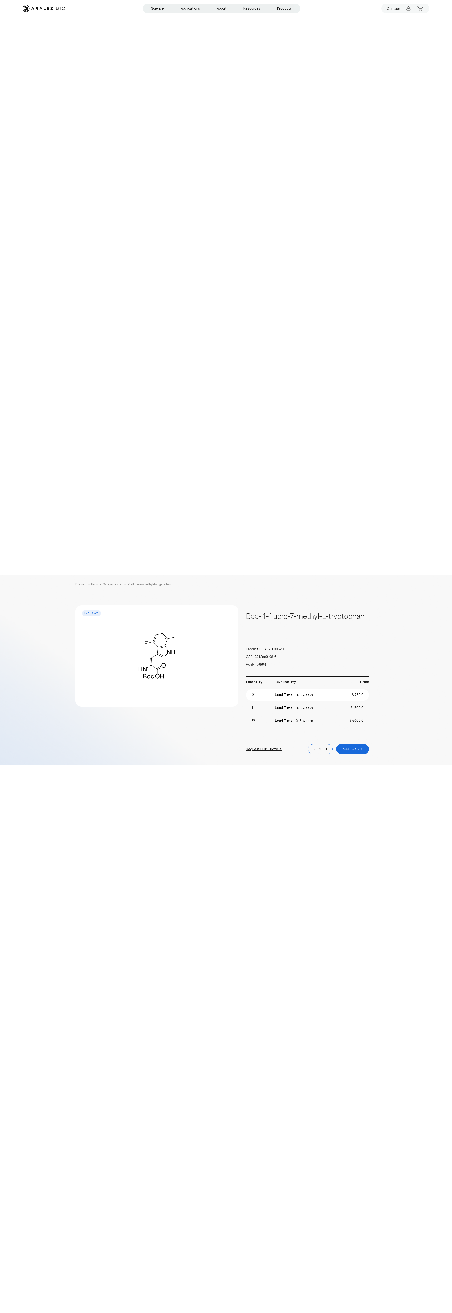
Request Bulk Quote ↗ (264, 749)
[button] (157, 8)
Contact (393, 9)
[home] (44, 8)
